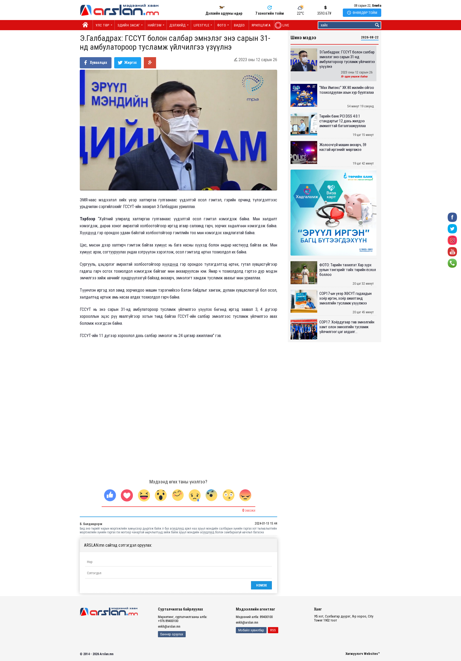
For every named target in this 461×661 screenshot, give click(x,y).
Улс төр (102, 25)
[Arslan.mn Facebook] (452, 217)
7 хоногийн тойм (269, 13)
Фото (221, 25)
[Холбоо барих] (452, 262)
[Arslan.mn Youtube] (452, 251)
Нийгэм (154, 25)
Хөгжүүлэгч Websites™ (362, 654)
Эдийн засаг (128, 25)
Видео (239, 25)
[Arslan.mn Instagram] (452, 240)
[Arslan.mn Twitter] (452, 228)
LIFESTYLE (201, 25)
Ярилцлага (261, 25)
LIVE (283, 25)
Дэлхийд (177, 25)
